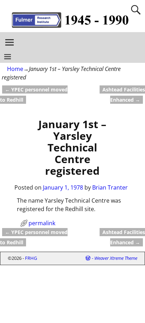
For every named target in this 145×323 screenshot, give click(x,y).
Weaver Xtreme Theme (115, 258)
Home (15, 69)
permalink (42, 223)
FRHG (31, 258)
